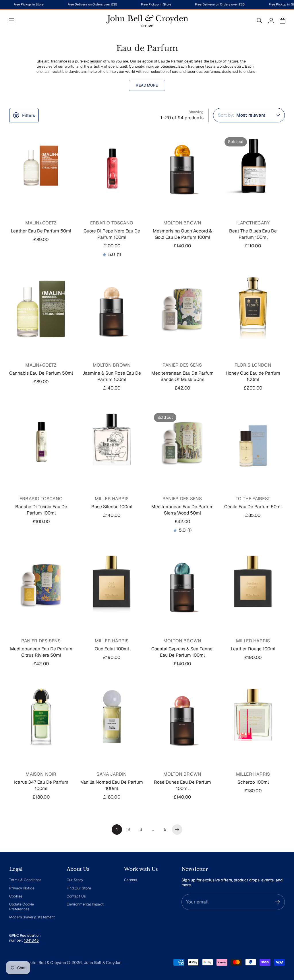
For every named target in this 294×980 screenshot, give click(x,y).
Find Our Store (79, 888)
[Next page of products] (177, 829)
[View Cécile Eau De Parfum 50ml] (253, 441)
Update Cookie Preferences (21, 906)
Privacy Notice (21, 888)
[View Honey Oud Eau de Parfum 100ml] (253, 308)
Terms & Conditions (25, 879)
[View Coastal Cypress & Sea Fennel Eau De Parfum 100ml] (182, 583)
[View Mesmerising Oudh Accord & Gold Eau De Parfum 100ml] (182, 165)
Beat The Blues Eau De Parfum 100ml (253, 234)
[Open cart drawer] (282, 20)
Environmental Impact (85, 904)
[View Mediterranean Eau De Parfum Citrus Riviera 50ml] (41, 583)
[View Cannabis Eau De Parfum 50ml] (41, 308)
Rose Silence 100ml (111, 507)
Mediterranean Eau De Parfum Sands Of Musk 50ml (182, 376)
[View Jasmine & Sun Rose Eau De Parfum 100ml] (112, 308)
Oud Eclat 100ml (112, 649)
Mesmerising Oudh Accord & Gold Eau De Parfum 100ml (182, 234)
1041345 (31, 940)
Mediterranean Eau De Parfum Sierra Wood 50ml (182, 510)
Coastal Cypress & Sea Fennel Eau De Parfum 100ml (182, 652)
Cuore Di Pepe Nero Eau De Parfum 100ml (112, 234)
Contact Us (76, 896)
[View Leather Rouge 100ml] (253, 583)
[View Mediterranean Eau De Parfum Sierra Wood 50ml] (182, 441)
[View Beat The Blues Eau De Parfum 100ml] (253, 165)
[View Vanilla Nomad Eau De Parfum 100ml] (112, 717)
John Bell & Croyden (103, 962)
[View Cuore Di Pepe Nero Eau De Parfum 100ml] (112, 165)
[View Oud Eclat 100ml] (112, 583)
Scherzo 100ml (253, 782)
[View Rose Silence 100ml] (112, 441)
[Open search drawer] (259, 20)
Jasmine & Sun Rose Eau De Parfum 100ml (111, 376)
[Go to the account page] (271, 20)
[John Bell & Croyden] (147, 20)
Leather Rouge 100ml (253, 649)
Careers (130, 879)
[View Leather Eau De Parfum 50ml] (41, 165)
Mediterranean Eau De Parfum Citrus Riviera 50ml (41, 652)
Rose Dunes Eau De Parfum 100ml (182, 785)
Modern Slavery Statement (32, 917)
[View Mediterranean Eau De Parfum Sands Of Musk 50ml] (182, 308)
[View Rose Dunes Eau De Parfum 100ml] (182, 717)
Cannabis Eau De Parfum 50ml (41, 373)
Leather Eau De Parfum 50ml (41, 231)
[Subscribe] (277, 902)
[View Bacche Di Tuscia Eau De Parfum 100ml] (41, 441)
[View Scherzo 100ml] (253, 717)
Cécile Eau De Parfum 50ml (253, 507)
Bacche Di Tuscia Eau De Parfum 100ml (41, 510)
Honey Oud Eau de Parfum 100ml (253, 376)
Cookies (16, 896)
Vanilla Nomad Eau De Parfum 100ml (112, 785)
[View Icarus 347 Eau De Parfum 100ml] (41, 717)
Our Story (75, 879)
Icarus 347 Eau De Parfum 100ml (41, 785)
